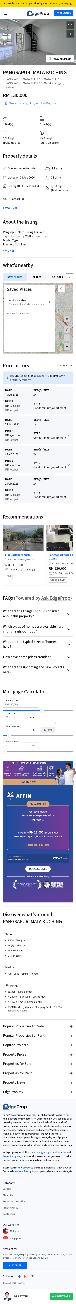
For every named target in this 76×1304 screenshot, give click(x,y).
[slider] (42, 710)
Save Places (14, 277)
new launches (20, 1171)
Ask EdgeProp (55, 598)
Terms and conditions (15, 1201)
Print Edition (63, 13)
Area (63, 1152)
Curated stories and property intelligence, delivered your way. (36, 3)
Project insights (11, 1156)
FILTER (63, 365)
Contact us (9, 1214)
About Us (8, 1195)
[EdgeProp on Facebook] (19, 1276)
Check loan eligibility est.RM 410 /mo (32, 103)
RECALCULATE (38, 869)
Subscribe (15, 1265)
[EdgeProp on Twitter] (33, 1276)
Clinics (37, 277)
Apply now (29, 782)
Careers (7, 1189)
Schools (57, 277)
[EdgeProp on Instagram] (26, 1276)
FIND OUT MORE (38, 845)
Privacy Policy (10, 1208)
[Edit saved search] (70, 34)
